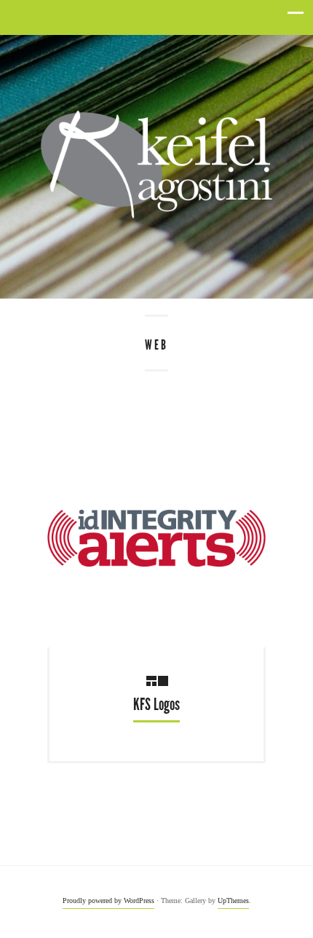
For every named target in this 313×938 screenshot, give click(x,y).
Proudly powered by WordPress (108, 900)
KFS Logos (156, 704)
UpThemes (233, 900)
